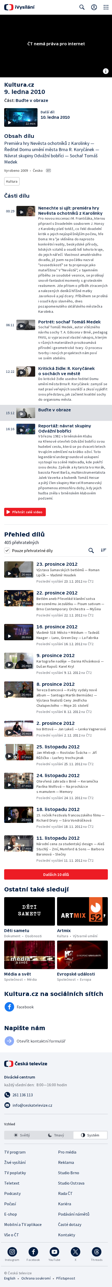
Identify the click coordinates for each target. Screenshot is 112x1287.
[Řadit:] (103, 550)
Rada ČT (65, 1193)
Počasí (10, 1203)
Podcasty (12, 1193)
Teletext (12, 1183)
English (9, 1278)
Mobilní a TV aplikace (23, 1224)
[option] (22, 1135)
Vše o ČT (11, 1234)
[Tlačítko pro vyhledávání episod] (91, 550)
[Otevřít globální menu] (106, 7)
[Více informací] (106, 71)
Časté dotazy (69, 1224)
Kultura (11, 181)
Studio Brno (68, 1172)
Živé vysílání (15, 1162)
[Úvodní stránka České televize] (26, 1064)
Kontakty (66, 1234)
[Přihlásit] (94, 7)
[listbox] (56, 1135)
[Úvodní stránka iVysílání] (19, 7)
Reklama (66, 1162)
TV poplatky (15, 1172)
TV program (15, 1152)
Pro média (67, 1152)
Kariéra (64, 1203)
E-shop (10, 1214)
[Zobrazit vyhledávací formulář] (82, 7)
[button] (27, 260)
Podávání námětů (73, 1214)
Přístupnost (65, 1278)
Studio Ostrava (71, 1183)
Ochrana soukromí (36, 1278)
